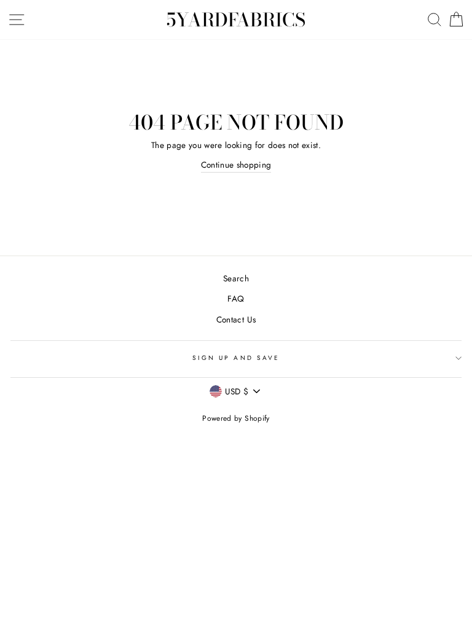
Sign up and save (236, 357)
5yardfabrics (236, 20)
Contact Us (236, 319)
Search (236, 278)
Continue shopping (236, 164)
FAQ (235, 298)
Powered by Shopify (235, 418)
